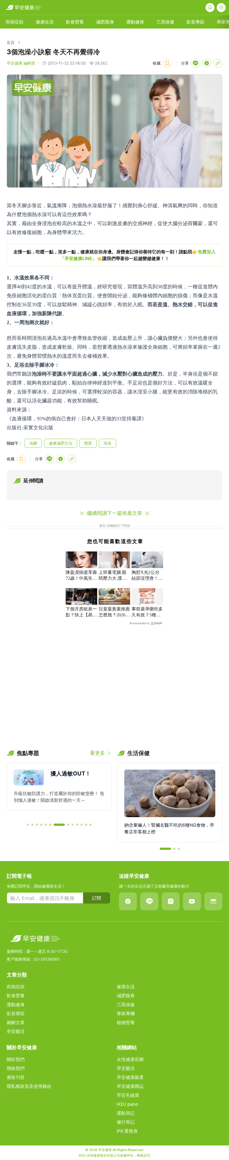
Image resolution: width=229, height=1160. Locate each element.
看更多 (97, 753)
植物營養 (126, 1022)
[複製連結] (217, 63)
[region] (114, 255)
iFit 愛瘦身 (127, 1131)
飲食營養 (75, 22)
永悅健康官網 (130, 1059)
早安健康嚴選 (130, 1077)
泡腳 (33, 443)
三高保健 (165, 22)
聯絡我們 (16, 1068)
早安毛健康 (128, 1095)
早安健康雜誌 (130, 1086)
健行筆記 (126, 1122)
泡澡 (107, 443)
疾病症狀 (14, 22)
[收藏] (167, 63)
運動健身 (135, 22)
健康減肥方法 (60, 443)
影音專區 (195, 22)
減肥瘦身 (105, 22)
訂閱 (96, 898)
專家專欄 (126, 1013)
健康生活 (45, 22)
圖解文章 (16, 1022)
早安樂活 (16, 1031)
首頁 (11, 42)
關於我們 (16, 1059)
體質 (88, 443)
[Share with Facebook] (206, 63)
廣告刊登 (16, 1077)
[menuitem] (14, 22)
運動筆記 (126, 1113)
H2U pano (127, 1104)
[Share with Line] (195, 63)
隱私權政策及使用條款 (29, 1086)
